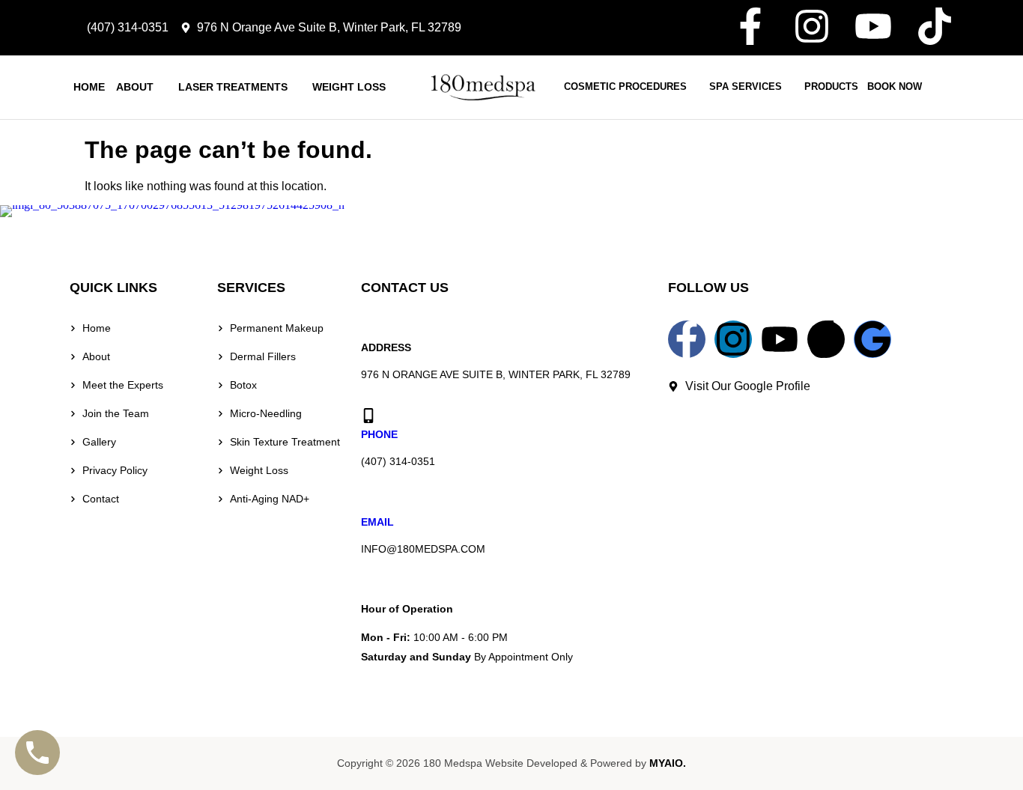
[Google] (872, 339)
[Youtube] (873, 26)
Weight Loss (349, 87)
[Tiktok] (934, 26)
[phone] (368, 415)
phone (379, 434)
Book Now (894, 86)
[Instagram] (812, 26)
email (377, 522)
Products (831, 86)
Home (89, 87)
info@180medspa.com (423, 549)
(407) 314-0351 (398, 461)
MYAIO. (667, 763)
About (135, 87)
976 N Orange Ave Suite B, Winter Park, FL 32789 (496, 374)
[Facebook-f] (750, 26)
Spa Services (745, 86)
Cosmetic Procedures (625, 86)
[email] (368, 502)
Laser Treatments (233, 87)
